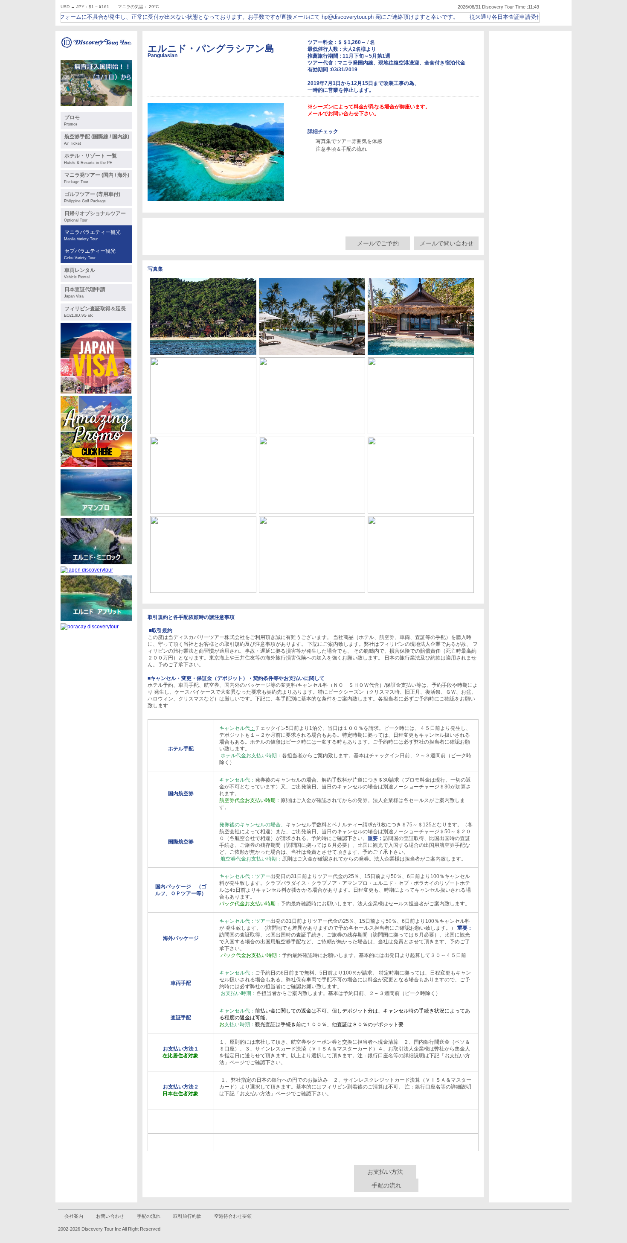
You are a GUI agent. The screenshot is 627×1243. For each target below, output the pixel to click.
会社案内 (73, 1216)
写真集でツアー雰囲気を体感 (349, 141)
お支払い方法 (385, 1171)
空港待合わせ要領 (233, 1216)
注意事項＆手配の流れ (341, 149)
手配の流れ (386, 1185)
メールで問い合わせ (446, 243)
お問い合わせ (110, 1216)
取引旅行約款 (187, 1216)
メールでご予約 (378, 243)
